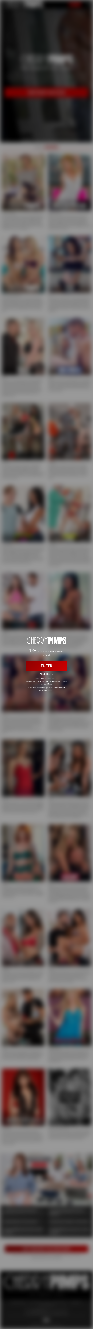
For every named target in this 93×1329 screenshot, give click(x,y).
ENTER (46, 665)
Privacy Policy (54, 681)
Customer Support (46, 690)
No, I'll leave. (46, 673)
